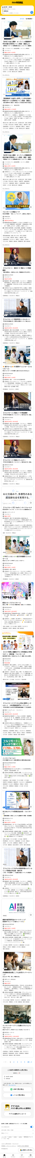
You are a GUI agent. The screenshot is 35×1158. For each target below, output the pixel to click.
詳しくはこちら (12, 1085)
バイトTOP (3, 1136)
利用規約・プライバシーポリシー (8, 1145)
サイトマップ (15, 1143)
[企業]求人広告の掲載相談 (23, 1145)
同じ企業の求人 (6, 75)
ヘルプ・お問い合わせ (6, 1143)
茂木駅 (20, 1136)
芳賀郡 (15, 1136)
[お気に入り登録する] (31, 37)
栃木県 (10, 1136)
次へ (29, 1062)
